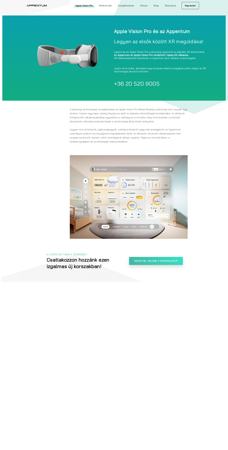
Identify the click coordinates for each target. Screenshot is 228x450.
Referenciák (105, 5)
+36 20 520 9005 (137, 83)
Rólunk (144, 5)
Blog (156, 5)
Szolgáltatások (126, 5)
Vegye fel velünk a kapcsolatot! (156, 261)
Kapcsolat (190, 5)
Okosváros (170, 5)
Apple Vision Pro (84, 5)
